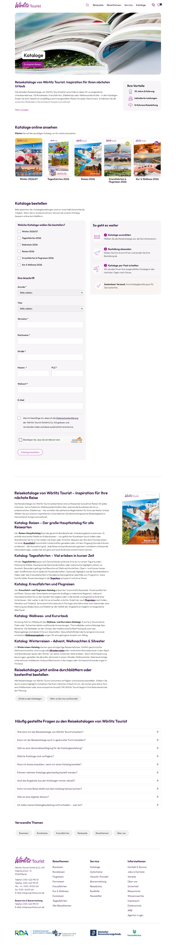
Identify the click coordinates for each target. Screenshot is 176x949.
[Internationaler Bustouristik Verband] (34, 932)
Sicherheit (133, 886)
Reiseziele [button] (98, 5)
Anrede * (22, 286)
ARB (130, 910)
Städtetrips (68, 95)
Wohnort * (23, 383)
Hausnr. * (22, 367)
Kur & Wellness (61, 891)
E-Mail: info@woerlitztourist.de (29, 892)
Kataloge (141, 5)
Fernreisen (58, 881)
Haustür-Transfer (99, 876)
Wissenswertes (136, 896)
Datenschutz (134, 905)
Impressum (133, 900)
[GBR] (64, 932)
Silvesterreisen (57, 650)
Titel (20, 302)
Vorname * (23, 318)
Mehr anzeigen (22, 109)
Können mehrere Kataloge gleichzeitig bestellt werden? (47, 772)
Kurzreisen (58, 896)
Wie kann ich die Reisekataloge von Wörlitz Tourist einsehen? (50, 731)
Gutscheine (96, 871)
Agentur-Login (135, 915)
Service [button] (128, 5)
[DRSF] (105, 932)
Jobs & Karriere (136, 871)
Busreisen (58, 867)
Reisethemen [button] (114, 5)
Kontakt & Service (137, 867)
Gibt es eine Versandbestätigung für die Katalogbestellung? (49, 748)
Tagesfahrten (60, 900)
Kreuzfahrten (60, 886)
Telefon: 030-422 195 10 (26, 879)
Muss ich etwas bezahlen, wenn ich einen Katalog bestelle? (49, 764)
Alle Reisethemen (62, 905)
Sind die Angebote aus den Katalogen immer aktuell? (46, 780)
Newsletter (96, 896)
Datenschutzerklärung (67, 418)
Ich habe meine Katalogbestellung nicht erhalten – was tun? (49, 805)
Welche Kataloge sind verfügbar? (35, 756)
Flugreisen (90, 600)
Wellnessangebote (34, 635)
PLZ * (54, 367)
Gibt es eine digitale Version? (33, 796)
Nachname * (24, 335)
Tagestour (55, 578)
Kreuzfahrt (29, 543)
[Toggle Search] (87, 5)
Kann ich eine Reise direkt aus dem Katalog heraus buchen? (49, 788)
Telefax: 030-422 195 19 (26, 883)
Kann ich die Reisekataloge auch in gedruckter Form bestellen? (51, 740)
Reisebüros (96, 886)
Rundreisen (42, 95)
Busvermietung (98, 881)
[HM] (134, 932)
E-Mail (21, 400)
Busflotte (95, 891)
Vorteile (132, 876)
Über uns (132, 881)
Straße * (22, 351)
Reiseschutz (134, 891)
